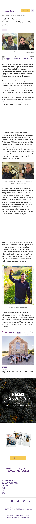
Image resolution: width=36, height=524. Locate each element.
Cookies (27, 515)
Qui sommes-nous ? (10, 483)
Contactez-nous (9, 480)
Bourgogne (4, 367)
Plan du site (10, 515)
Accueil (3, 15)
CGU (3, 491)
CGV (3, 493)
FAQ (3, 488)
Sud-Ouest (4, 30)
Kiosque (5, 485)
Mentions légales (19, 515)
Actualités (7, 15)
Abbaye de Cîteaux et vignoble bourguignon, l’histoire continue (18, 372)
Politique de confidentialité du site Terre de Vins (18, 517)
